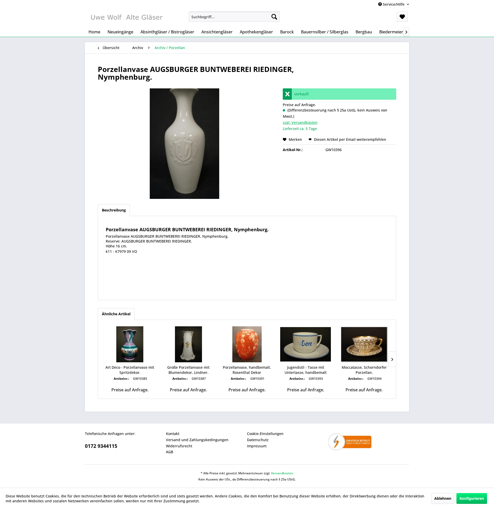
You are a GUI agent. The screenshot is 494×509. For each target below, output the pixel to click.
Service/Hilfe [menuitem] (393, 4)
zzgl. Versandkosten (300, 122)
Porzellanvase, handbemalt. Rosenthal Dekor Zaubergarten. (247, 370)
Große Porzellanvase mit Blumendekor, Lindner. (188, 370)
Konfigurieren (472, 498)
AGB (169, 451)
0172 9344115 (101, 446)
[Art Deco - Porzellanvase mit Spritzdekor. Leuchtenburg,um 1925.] (129, 344)
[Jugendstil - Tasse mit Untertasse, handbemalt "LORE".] (305, 344)
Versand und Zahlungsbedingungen (197, 439)
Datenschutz (258, 439)
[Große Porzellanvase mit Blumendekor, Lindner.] (188, 344)
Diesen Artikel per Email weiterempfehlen (349, 139)
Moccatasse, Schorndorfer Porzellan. (364, 370)
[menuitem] (234, 17)
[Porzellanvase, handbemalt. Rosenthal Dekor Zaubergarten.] (247, 344)
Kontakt (172, 433)
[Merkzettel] (402, 17)
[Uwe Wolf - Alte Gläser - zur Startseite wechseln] (126, 18)
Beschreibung (114, 210)
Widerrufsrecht (179, 445)
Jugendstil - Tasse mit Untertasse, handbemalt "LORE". (306, 370)
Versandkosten (282, 473)
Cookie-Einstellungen (265, 433)
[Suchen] (274, 17)
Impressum (257, 445)
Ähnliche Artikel (116, 313)
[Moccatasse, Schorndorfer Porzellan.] (364, 344)
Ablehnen (442, 498)
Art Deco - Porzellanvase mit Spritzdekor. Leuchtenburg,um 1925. (129, 370)
